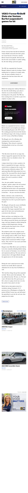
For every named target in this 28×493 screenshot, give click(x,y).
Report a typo (5, 301)
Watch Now (23, 2)
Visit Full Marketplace (21, 311)
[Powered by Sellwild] (24, 392)
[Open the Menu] (2, 2)
